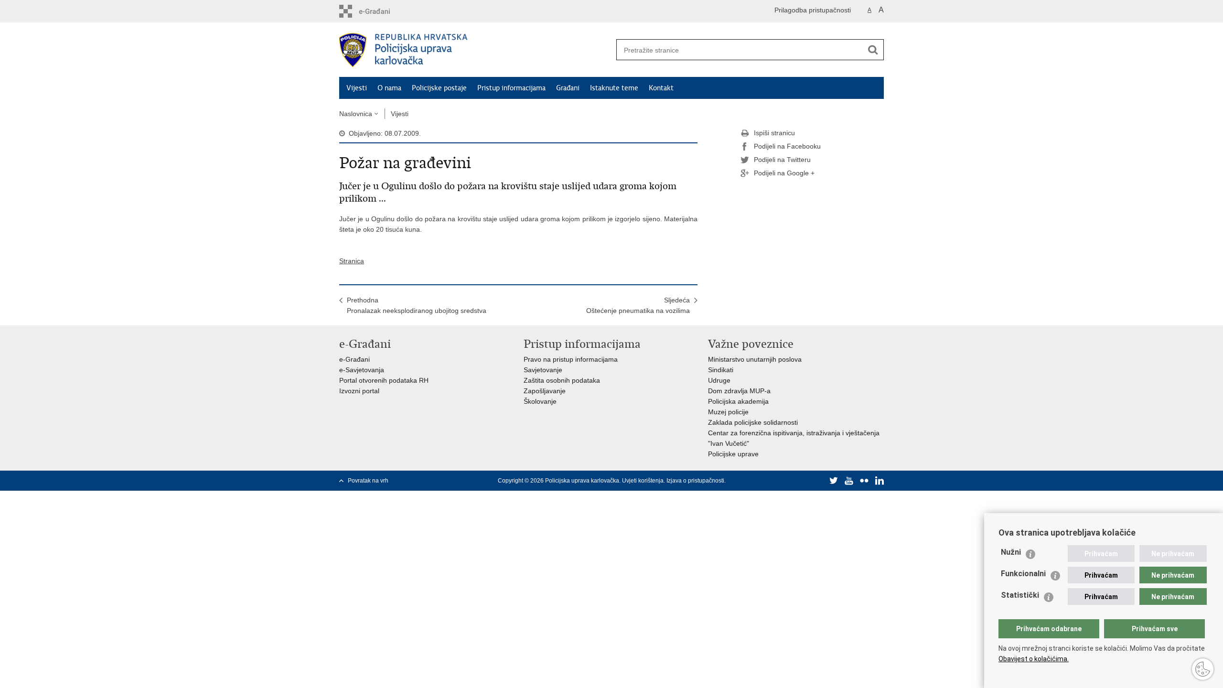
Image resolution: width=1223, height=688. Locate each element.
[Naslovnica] (475, 50)
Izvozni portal (359, 391)
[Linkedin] (879, 480)
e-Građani (354, 359)
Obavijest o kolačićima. (1033, 659)
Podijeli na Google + (784, 173)
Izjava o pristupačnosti (695, 480)
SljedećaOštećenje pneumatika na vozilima (638, 305)
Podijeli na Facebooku (787, 146)
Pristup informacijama (511, 88)
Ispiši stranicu (774, 133)
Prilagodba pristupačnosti (812, 10)
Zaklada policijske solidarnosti (753, 422)
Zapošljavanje (545, 391)
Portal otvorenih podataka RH (384, 380)
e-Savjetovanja (361, 370)
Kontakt (661, 88)
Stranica (351, 261)
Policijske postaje (439, 88)
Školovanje (540, 401)
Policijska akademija (738, 401)
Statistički (1020, 595)
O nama (389, 88)
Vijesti (356, 88)
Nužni (1011, 552)
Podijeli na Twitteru (782, 159)
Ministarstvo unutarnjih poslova (755, 359)
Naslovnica (355, 114)
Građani (567, 88)
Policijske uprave (733, 454)
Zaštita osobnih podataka (562, 380)
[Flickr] (864, 480)
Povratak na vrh (368, 480)
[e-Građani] (380, 11)
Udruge (719, 380)
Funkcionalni (1023, 573)
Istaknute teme (614, 88)
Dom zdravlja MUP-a (739, 391)
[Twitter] (833, 480)
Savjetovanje (543, 370)
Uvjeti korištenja (643, 480)
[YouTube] (849, 480)
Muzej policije (728, 412)
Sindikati (720, 370)
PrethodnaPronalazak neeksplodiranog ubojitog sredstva (416, 305)
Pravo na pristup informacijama (571, 359)
